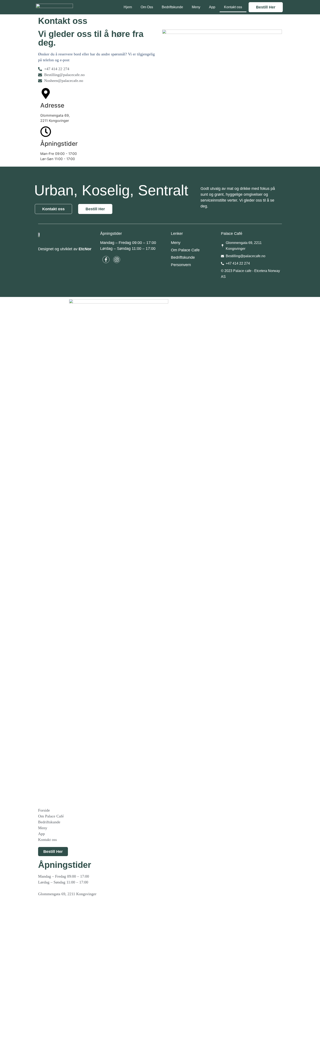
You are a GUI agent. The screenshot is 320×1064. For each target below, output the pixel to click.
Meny (196, 7)
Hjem (128, 7)
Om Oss (147, 7)
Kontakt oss (233, 7)
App (212, 7)
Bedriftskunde (172, 7)
